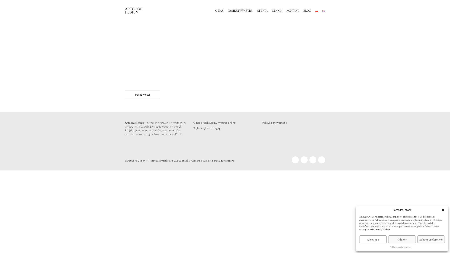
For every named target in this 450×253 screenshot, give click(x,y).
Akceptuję (373, 239)
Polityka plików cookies (400, 247)
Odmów (402, 239)
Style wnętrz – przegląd (207, 128)
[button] (443, 210)
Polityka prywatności (274, 122)
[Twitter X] (304, 159)
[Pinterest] (312, 159)
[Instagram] (321, 159)
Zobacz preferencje (431, 239)
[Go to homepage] (133, 10)
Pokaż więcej (142, 96)
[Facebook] (295, 159)
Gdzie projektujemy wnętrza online (214, 122)
